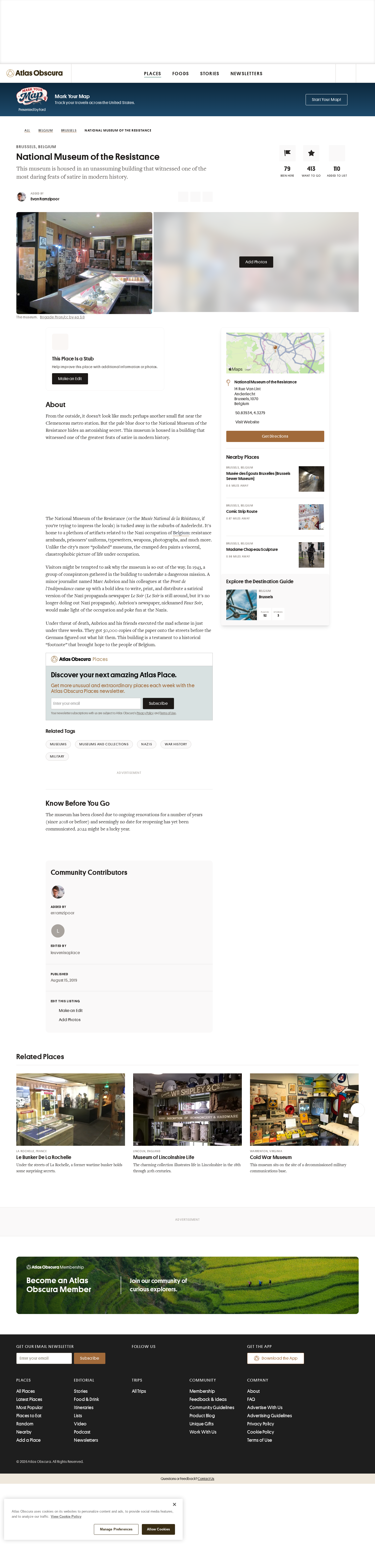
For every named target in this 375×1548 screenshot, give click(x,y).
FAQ (251, 1399)
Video (80, 1424)
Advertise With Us (264, 1408)
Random (25, 1424)
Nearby (24, 1432)
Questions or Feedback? (187, 1478)
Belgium (181, 533)
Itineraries (83, 1408)
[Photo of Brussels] (241, 605)
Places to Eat (29, 1416)
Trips (137, 1380)
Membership (202, 1391)
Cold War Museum (271, 1157)
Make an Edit (70, 379)
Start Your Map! (326, 100)
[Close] (174, 1504)
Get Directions (275, 436)
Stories (81, 1391)
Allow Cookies (158, 1529)
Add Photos (256, 262)
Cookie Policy (260, 1432)
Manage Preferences (116, 1529)
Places (23, 1380)
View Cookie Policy (66, 1516)
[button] (287, 153)
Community (203, 1380)
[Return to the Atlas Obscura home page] (35, 73)
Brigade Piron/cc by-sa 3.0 (62, 317)
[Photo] (311, 479)
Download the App (280, 1358)
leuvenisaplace (65, 953)
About (253, 1391)
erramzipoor (63, 913)
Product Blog (202, 1416)
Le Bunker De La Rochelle (43, 1157)
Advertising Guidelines (269, 1416)
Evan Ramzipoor (45, 199)
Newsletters (86, 1440)
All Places (25, 1391)
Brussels (266, 597)
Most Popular (29, 1408)
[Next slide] (358, 1110)
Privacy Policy (145, 713)
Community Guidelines (212, 1408)
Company (257, 1380)
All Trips (139, 1391)
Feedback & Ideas (208, 1399)
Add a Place (28, 1440)
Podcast (82, 1432)
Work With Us (203, 1432)
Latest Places (29, 1399)
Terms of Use (168, 713)
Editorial (84, 1380)
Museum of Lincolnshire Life (163, 1157)
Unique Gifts (202, 1424)
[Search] (365, 73)
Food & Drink (86, 1399)
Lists (78, 1416)
